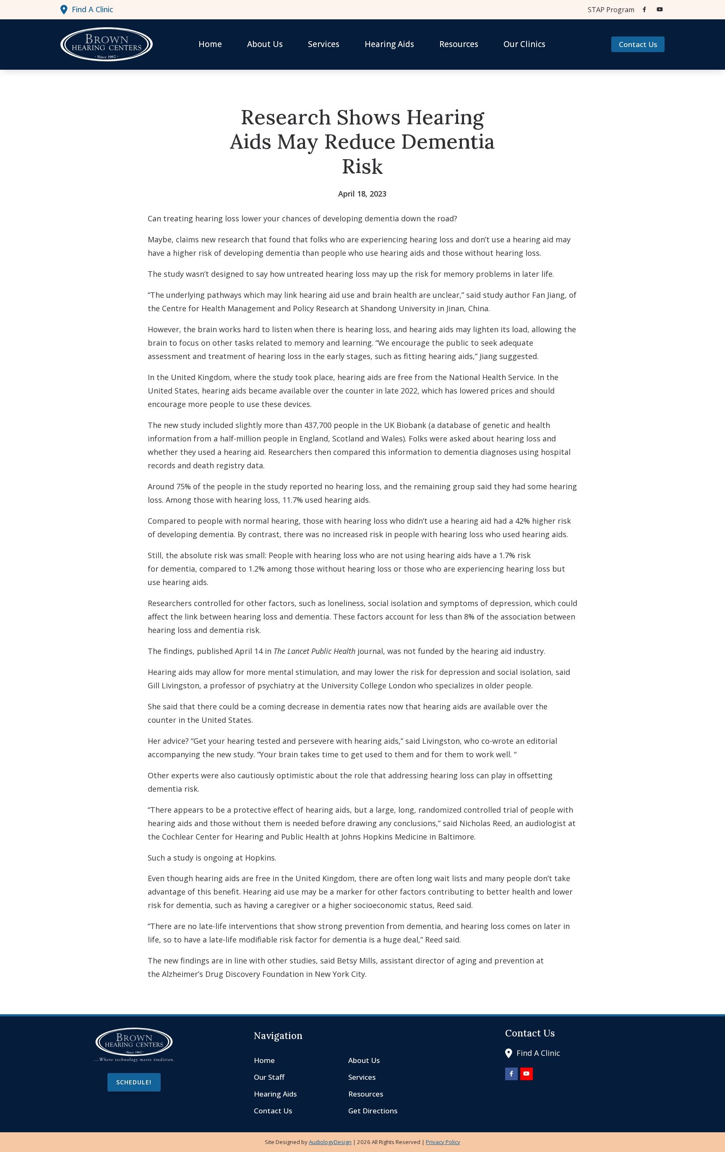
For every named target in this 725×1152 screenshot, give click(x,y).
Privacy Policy (443, 1142)
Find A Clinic (92, 9)
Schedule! (133, 1082)
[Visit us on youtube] (660, 9)
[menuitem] (608, 9)
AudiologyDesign (330, 1142)
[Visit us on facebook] (644, 9)
